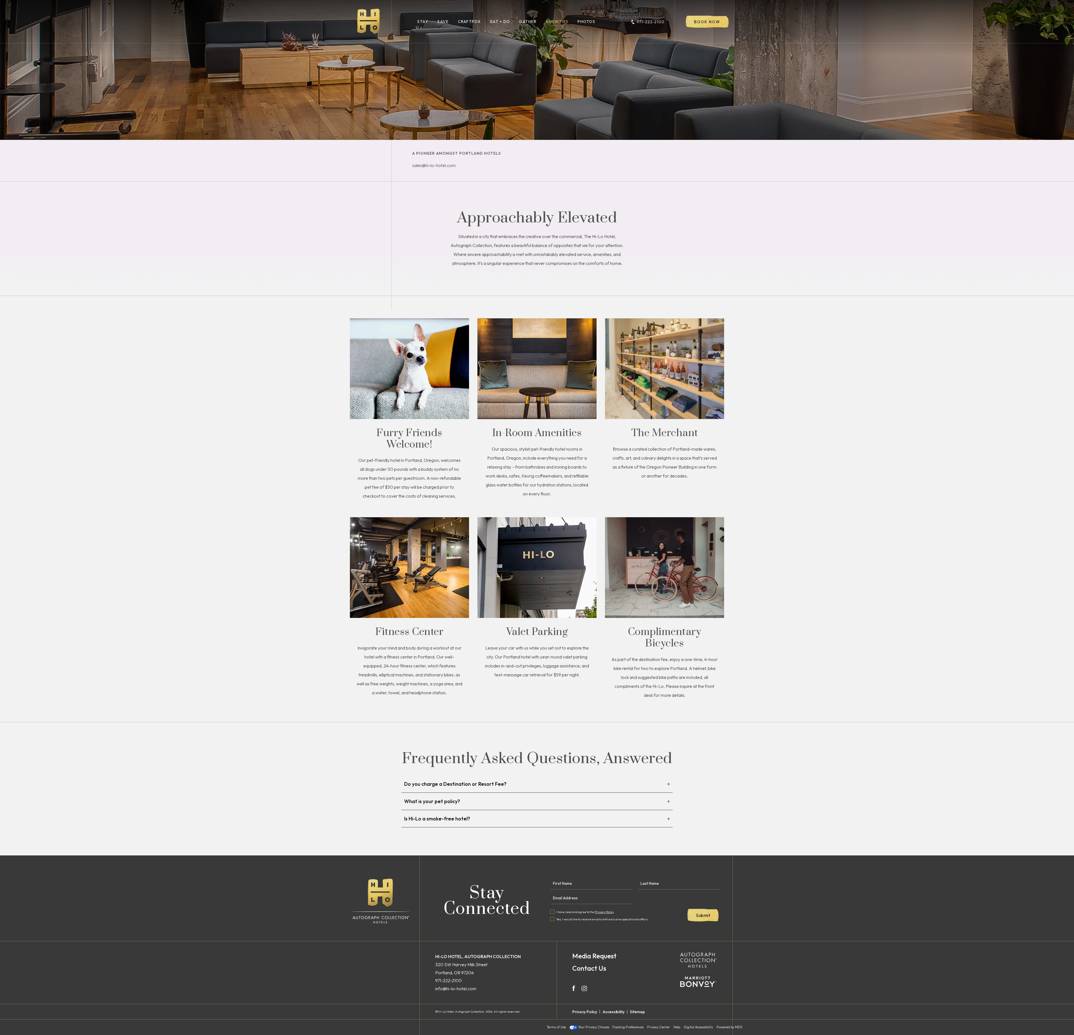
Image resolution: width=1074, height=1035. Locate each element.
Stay (422, 21)
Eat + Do (500, 21)
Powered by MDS (729, 1027)
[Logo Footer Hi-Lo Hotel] (380, 901)
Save (443, 21)
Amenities (557, 21)
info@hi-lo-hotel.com (455, 988)
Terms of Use (556, 1027)
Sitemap (637, 1012)
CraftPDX (469, 21)
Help (676, 1027)
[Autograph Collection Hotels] (698, 960)
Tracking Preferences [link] (628, 1027)
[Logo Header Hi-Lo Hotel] (368, 21)
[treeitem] (537, 784)
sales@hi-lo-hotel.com (434, 165)
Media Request (594, 955)
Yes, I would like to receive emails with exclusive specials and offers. (602, 919)
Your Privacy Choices (593, 1027)
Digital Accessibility (698, 1027)
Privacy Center (658, 1027)
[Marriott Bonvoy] (698, 982)
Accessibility (614, 1012)
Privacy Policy (604, 912)
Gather (527, 21)
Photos (586, 21)
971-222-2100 (651, 22)
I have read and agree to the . (585, 912)
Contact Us (589, 968)
